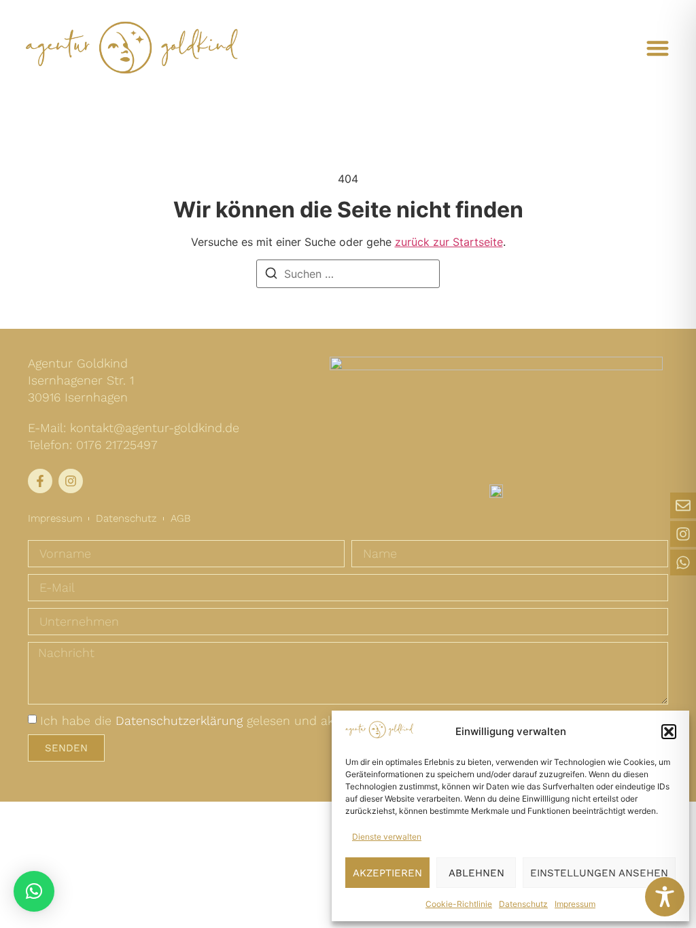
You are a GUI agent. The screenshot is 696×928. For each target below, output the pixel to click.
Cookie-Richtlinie (458, 904)
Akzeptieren (387, 873)
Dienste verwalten (386, 837)
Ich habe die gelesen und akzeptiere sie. (221, 720)
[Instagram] (683, 534)
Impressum (575, 904)
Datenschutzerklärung (179, 720)
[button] (669, 731)
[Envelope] (683, 505)
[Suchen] (271, 274)
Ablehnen (476, 873)
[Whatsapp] (683, 562)
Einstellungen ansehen (599, 873)
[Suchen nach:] (348, 274)
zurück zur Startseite (449, 242)
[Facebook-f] (40, 481)
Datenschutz (523, 904)
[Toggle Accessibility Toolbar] (665, 897)
